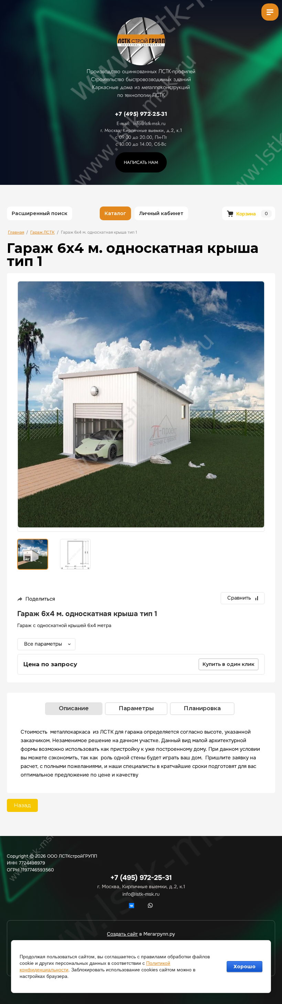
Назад (22, 805)
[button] (141, 162)
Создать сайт (122, 934)
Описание (74, 708)
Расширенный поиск (39, 213)
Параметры (136, 708)
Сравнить (239, 597)
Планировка (202, 708)
